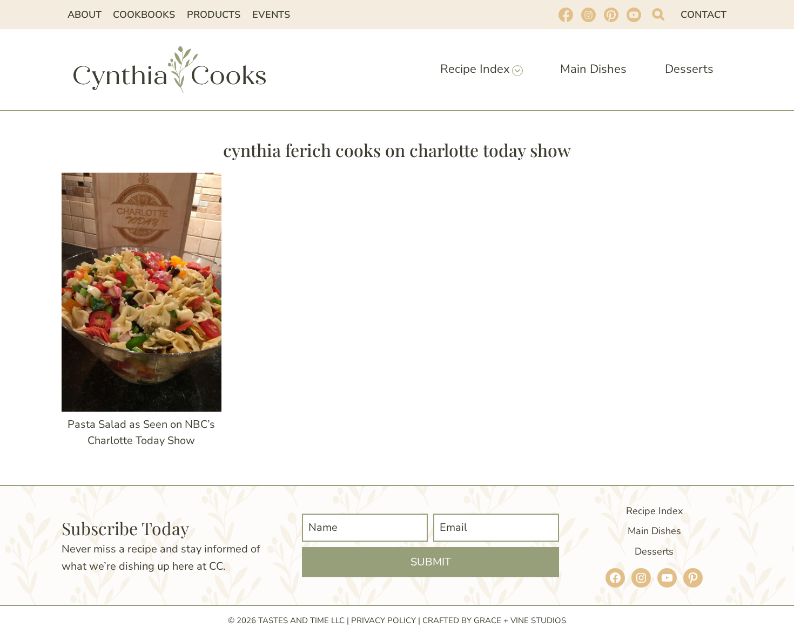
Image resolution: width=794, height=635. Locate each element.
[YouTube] (633, 14)
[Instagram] (588, 14)
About (85, 14)
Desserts (689, 69)
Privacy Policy (383, 620)
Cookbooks (144, 14)
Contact (703, 14)
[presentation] (141, 292)
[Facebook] (565, 14)
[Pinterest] (610, 14)
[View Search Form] (658, 14)
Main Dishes (593, 69)
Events (271, 14)
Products (213, 14)
